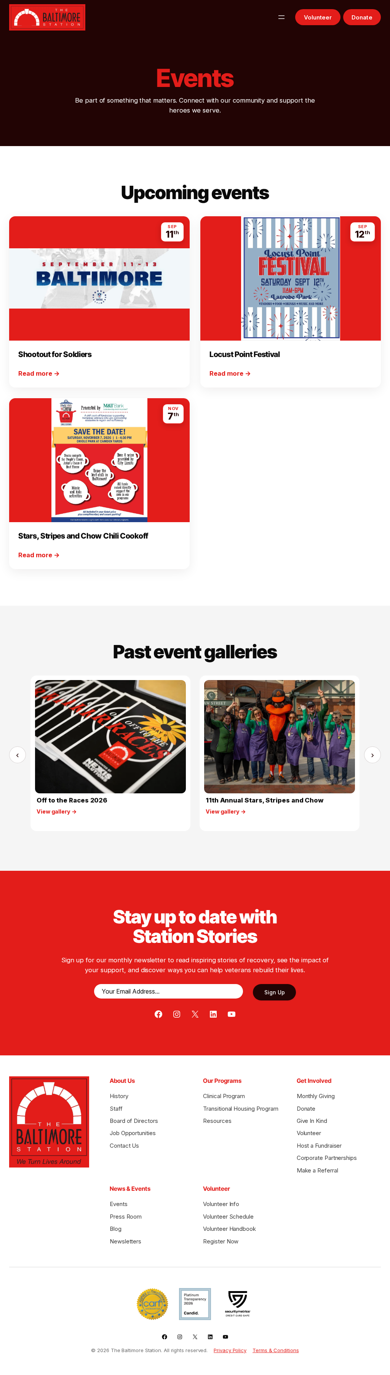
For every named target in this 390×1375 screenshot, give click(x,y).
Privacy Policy (230, 1350)
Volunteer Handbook (229, 1228)
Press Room (126, 1216)
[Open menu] (281, 17)
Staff (116, 1108)
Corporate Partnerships (327, 1157)
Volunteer (318, 17)
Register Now (220, 1241)
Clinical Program (224, 1096)
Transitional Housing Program (240, 1108)
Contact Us (124, 1145)
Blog (115, 1228)
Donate (362, 17)
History (119, 1096)
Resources (217, 1120)
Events (119, 1204)
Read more (39, 373)
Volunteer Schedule (228, 1216)
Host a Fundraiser (319, 1145)
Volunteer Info (221, 1204)
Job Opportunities (133, 1133)
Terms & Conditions (276, 1350)
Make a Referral (317, 1170)
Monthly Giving (316, 1096)
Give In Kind (312, 1120)
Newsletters (125, 1241)
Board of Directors (134, 1120)
